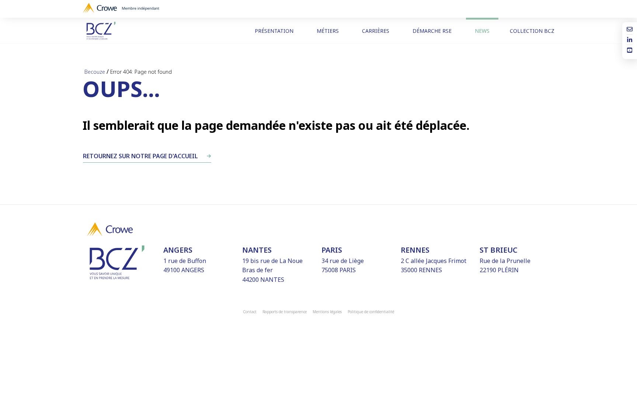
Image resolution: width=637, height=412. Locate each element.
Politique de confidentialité (371, 311)
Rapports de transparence (284, 311)
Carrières (375, 30)
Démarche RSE (432, 30)
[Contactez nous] (630, 30)
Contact (250, 311)
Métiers (328, 30)
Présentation (274, 30)
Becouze (94, 71)
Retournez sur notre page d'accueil (140, 156)
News (482, 30)
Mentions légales (327, 311)
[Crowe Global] (121, 9)
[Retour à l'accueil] (106, 31)
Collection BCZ (532, 30)
